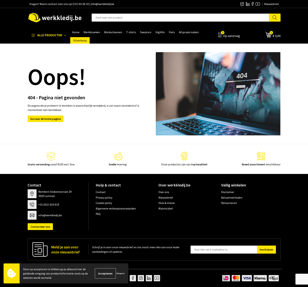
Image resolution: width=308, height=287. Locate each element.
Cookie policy (104, 203)
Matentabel (165, 208)
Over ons (163, 192)
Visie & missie (166, 203)
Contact (101, 192)
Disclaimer (227, 192)
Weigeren (120, 273)
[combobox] (180, 18)
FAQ (98, 214)
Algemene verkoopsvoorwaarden (116, 208)
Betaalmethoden (231, 197)
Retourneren (229, 203)
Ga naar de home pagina (45, 119)
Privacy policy (104, 197)
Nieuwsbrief (165, 197)
